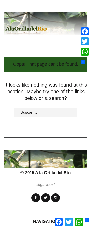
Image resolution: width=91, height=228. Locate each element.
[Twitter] (45, 197)
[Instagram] (55, 197)
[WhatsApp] (85, 52)
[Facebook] (35, 197)
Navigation (45, 221)
